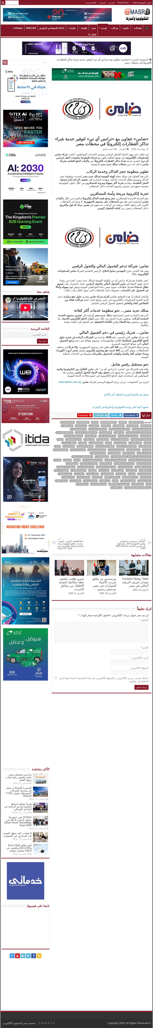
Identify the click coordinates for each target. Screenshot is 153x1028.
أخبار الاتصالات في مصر (98, 429)
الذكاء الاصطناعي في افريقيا (82, 457)
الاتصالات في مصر (69, 443)
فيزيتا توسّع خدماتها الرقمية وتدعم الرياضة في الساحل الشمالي (18, 806)
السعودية (68, 460)
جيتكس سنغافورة (65, 474)
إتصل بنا (111, 3)
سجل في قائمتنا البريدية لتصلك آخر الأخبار (126, 394)
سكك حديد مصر (83, 477)
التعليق (144, 620)
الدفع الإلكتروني (114, 453)
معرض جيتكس (138, 484)
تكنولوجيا (93, 470)
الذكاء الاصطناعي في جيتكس (116, 460)
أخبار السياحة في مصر (107, 436)
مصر (148, 484)
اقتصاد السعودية (135, 443)
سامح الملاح (98, 477)
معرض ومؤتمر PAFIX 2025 (119, 484)
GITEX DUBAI (83, 422)
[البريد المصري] (101, 74)
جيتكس (132, 474)
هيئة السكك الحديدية (99, 484)
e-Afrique (18, 28)
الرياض (77, 460)
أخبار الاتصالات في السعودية (119, 429)
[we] (76, 48)
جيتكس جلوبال (93, 474)
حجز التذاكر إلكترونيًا (130, 477)
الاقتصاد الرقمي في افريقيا (127, 446)
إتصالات (137, 28)
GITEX (95, 422)
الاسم (144, 647)
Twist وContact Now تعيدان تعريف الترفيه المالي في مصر (135, 582)
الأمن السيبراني (120, 443)
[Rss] (35, 3)
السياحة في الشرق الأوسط (124, 463)
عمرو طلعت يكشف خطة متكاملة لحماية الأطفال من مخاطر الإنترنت (71, 584)
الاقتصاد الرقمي (145, 446)
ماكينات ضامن (75, 481)
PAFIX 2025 (146, 426)
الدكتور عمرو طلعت (98, 453)
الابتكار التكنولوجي (96, 443)
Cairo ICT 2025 (136, 422)
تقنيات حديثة (104, 470)
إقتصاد (84, 28)
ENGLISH (31, 28)
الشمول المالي (72, 463)
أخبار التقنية (119, 433)
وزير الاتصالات (116, 488)
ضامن (115, 481)
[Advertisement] (102, 516)
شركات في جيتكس (128, 481)
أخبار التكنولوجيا (106, 433)
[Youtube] (24, 3)
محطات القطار (62, 481)
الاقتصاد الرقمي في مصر (105, 446)
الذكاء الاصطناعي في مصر (93, 460)
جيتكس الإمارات (107, 474)
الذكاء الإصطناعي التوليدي (51, 28)
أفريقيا (60, 439)
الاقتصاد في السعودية (85, 446)
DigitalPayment (109, 422)
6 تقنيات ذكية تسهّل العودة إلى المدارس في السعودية (17, 834)
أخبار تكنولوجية (103, 439)
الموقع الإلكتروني (139, 668)
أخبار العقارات (91, 436)
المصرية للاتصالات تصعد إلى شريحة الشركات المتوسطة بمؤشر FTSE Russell (19, 791)
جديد (94, 28)
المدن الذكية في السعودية (106, 467)
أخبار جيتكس (89, 439)
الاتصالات (83, 443)
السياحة (57, 460)
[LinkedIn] (27, 3)
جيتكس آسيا (121, 474)
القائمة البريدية (90, 3)
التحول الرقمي (69, 446)
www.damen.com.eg (70, 382)
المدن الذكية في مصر (86, 467)
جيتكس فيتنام (145, 477)
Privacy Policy (123, 3)
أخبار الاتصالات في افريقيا (141, 429)
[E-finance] (57, 14)
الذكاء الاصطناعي (102, 457)
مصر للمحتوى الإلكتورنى (15, 1023)
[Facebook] (33, 3)
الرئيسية (102, 3)
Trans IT (106, 426)
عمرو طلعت (105, 481)
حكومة (126, 28)
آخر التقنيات (94, 426)
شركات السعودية (144, 481)
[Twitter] (30, 3)
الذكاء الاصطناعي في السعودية (140, 460)
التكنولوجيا (147, 450)
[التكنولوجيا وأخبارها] (137, 14)
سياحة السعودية (68, 477)
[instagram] (21, 3)
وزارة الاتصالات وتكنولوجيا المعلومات (138, 488)
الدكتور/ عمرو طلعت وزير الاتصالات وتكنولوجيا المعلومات (131, 457)
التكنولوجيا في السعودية (97, 450)
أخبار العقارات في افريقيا (73, 436)
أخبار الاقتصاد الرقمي (79, 429)
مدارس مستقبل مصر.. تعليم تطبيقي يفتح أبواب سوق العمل (19, 777)
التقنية (58, 446)
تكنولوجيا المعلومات (78, 470)
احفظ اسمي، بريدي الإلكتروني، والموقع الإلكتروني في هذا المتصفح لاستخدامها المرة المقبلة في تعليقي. (103, 680)
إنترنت (104, 28)
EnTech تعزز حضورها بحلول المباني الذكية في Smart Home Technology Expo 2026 (18, 821)
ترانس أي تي (131, 470)
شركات (114, 28)
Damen (123, 422)
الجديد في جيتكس (144, 453)
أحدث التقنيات (81, 426)
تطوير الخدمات (118, 470)
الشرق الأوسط (106, 463)
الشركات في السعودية (89, 463)
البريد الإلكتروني (139, 657)
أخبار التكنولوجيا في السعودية (86, 433)
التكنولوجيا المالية (133, 450)
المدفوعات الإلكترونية (143, 467)
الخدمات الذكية (129, 453)
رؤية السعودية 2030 (112, 477)
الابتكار (109, 443)
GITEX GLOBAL (68, 422)
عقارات (72, 28)
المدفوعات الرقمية (125, 467)
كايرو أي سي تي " (91, 481)
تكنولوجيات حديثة (144, 474)
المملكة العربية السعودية (66, 467)
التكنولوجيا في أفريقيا (116, 450)
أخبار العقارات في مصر (120, 439)
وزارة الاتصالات (82, 484)
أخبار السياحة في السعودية (128, 436)
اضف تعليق (107, 149)
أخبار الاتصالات (67, 426)
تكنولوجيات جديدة (62, 470)
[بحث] (3, 2)
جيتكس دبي (79, 474)
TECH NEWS (133, 426)
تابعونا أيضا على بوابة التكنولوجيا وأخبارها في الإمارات (120, 407)
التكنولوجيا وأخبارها (61, 450)
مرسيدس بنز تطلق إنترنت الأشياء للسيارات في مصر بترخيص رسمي (104, 584)
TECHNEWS (119, 426)
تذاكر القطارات (145, 470)
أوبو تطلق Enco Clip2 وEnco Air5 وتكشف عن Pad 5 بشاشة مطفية (19, 848)
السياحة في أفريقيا (144, 463)
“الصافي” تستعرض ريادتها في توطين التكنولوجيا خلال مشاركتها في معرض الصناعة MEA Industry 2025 (131, 544)
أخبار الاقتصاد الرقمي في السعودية (138, 433)
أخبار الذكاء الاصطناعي (64, 433)
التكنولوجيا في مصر (78, 450)
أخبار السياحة (146, 436)
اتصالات (147, 443)
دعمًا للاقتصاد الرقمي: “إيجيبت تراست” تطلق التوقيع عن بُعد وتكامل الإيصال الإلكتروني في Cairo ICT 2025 (71, 544)
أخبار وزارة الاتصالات (74, 439)
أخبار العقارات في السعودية (141, 439)
